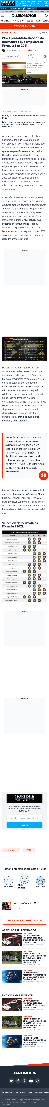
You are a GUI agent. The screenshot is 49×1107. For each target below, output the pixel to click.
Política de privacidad (38, 1100)
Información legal (17, 1100)
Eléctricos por (16, 8)
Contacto (7, 1100)
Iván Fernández (11, 50)
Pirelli (29, 849)
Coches (30, 21)
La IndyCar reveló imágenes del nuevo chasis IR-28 (24, 117)
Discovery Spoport (7, 11)
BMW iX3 (33, 11)
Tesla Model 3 (22, 11)
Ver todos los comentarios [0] (24, 920)
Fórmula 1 (11, 850)
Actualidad (6, 21)
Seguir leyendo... (19, 908)
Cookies (27, 1100)
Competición (18, 21)
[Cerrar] (44, 63)
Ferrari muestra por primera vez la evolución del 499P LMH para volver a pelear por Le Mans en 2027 (23, 124)
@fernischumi (24, 50)
